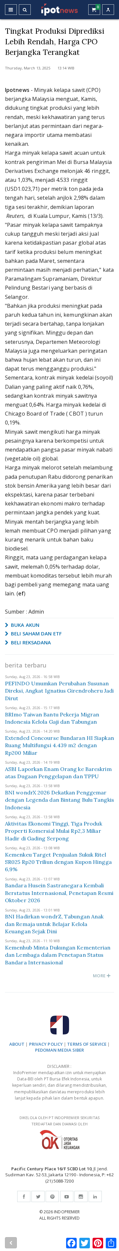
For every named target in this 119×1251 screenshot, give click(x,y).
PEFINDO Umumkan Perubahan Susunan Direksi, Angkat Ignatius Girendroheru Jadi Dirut (59, 691)
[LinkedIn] (95, 1196)
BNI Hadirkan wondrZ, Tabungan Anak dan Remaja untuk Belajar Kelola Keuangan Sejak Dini (54, 924)
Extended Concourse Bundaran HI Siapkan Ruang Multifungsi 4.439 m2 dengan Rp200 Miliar (59, 745)
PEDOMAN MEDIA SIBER (59, 1050)
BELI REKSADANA (30, 642)
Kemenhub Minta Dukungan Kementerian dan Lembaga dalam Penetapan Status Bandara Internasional (58, 955)
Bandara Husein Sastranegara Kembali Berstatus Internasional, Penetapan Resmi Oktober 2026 (59, 893)
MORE (99, 976)
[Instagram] (81, 1196)
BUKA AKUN (24, 625)
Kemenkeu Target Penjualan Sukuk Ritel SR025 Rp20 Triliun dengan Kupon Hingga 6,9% (58, 862)
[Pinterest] (52, 1196)
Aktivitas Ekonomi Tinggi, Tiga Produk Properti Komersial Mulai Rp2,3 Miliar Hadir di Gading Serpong (53, 831)
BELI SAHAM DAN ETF (36, 633)
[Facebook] (23, 1196)
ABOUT (17, 1044)
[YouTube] (66, 1196)
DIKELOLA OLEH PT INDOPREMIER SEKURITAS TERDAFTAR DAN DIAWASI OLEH (59, 1120)
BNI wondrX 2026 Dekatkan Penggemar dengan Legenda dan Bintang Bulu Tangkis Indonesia (59, 800)
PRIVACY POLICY (46, 1044)
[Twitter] (38, 1196)
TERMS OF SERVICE (86, 1044)
